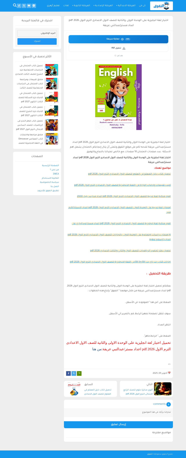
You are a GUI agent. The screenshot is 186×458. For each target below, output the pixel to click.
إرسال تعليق (118, 424)
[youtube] (29, 6)
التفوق (149, 454)
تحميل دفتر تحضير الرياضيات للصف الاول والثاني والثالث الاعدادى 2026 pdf (130, 251)
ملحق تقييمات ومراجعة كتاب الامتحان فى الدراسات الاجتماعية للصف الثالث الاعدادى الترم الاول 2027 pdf (29, 84)
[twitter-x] (24, 6)
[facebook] (19, 6)
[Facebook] (68, 373)
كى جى (142, 6)
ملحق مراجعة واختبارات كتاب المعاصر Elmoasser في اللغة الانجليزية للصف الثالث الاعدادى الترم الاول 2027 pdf (30, 139)
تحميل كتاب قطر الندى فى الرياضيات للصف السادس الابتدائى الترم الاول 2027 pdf (29, 125)
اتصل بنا (55, 187)
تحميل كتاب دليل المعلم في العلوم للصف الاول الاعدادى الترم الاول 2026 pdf (129, 174)
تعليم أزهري (53, 6)
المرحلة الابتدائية (127, 6)
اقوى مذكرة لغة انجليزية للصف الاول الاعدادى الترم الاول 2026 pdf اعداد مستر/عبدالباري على (121, 223)
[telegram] (34, 6)
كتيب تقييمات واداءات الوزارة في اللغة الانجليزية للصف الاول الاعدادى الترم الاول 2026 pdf (122, 185)
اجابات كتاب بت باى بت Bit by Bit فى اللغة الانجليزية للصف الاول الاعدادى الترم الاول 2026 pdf (120, 262)
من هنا (97, 349)
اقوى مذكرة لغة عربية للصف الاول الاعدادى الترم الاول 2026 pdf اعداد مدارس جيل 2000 (124, 196)
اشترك (37, 41)
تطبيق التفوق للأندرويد (48, 191)
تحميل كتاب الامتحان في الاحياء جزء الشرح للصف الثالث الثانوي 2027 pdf (31, 111)
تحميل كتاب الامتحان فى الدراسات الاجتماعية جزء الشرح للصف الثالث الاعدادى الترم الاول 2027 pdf (29, 70)
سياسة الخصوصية (49, 182)
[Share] (79, 373)
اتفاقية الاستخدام (50, 178)
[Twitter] (73, 373)
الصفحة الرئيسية (50, 166)
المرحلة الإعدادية (104, 6)
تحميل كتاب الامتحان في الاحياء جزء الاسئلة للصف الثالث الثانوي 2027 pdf (30, 98)
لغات (66, 6)
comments (159, 404)
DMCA (56, 174)
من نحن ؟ (54, 170)
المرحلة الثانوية (82, 6)
